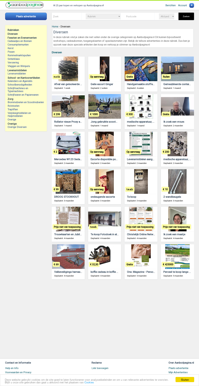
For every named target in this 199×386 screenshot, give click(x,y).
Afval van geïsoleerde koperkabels (74, 84)
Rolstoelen (13, 105)
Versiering (13, 62)
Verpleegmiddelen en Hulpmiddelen (19, 114)
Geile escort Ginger (102, 84)
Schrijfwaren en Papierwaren (23, 94)
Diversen (57, 52)
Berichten (170, 5)
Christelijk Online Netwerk (142, 234)
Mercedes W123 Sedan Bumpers (73, 159)
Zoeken (186, 16)
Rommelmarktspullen (19, 55)
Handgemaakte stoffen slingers (145, 84)
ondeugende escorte (103, 196)
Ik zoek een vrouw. (174, 121)
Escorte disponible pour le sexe (109, 159)
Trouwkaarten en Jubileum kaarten (74, 234)
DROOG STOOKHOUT (66, 196)
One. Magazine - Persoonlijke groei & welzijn (153, 271)
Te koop (131, 196)
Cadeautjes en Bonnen (20, 41)
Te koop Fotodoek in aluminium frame (113, 234)
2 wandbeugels (172, 196)
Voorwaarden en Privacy (18, 372)
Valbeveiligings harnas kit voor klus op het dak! (81, 271)
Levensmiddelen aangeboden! (144, 159)
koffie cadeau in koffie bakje (107, 271)
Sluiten (185, 379)
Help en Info (12, 368)
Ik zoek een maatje (174, 234)
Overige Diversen (17, 127)
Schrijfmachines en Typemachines (18, 90)
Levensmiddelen (17, 73)
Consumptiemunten (18, 44)
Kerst (11, 48)
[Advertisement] (123, 320)
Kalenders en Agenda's (20, 81)
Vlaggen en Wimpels (19, 66)
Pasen (11, 51)
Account (182, 5)
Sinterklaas (14, 58)
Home (55, 26)
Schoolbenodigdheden (20, 84)
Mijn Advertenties (178, 372)
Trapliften (13, 109)
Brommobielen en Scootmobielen (26, 102)
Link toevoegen (100, 368)
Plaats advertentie (178, 368)
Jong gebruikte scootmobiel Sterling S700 (115, 121)
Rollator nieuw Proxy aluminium (72, 121)
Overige (12, 119)
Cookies (89, 382)
